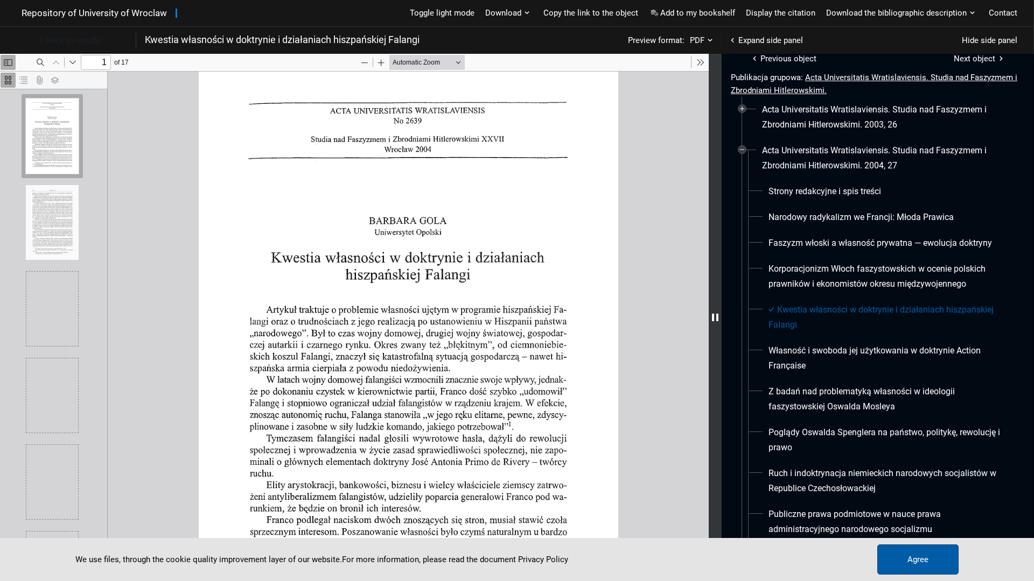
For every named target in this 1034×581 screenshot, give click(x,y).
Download (503, 13)
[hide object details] (715, 317)
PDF (697, 40)
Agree (917, 559)
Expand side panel (770, 40)
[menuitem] (881, 117)
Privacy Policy (543, 559)
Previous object (788, 58)
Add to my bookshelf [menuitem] (697, 13)
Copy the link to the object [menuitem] (590, 13)
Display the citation (780, 13)
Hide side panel (989, 40)
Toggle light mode (442, 13)
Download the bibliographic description (896, 13)
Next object (974, 58)
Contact (1003, 13)
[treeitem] (878, 117)
